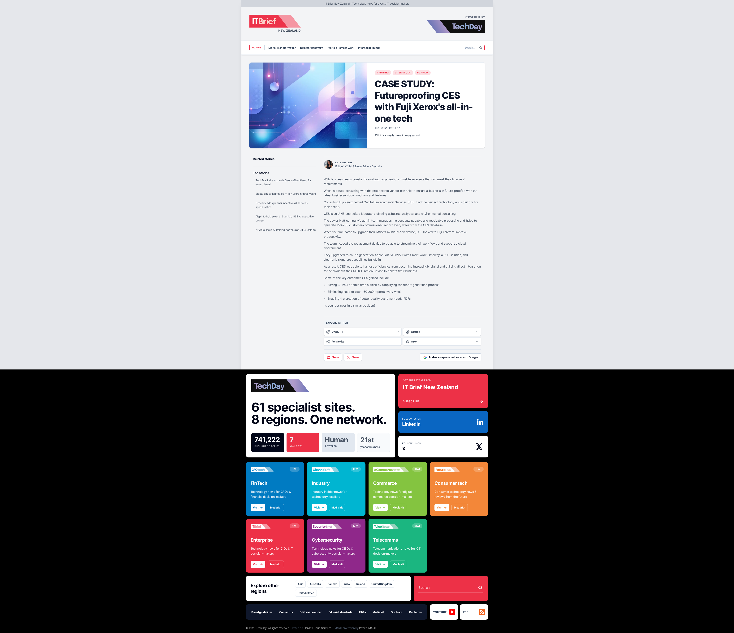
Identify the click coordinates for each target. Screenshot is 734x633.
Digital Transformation (282, 47)
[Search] (480, 47)
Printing (383, 72)
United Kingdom (381, 584)
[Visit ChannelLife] (330, 470)
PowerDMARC (367, 628)
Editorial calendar (311, 612)
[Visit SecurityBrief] (330, 526)
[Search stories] (480, 588)
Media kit (275, 507)
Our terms (415, 612)
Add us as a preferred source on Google (453, 357)
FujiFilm (422, 72)
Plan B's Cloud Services (317, 628)
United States (306, 593)
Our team (396, 612)
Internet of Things (369, 47)
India (347, 584)
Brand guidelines (261, 612)
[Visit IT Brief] (269, 526)
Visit (255, 507)
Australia (315, 584)
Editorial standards (340, 612)
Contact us (286, 612)
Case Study (403, 72)
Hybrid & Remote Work (340, 47)
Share (335, 357)
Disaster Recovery (311, 47)
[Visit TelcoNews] (391, 526)
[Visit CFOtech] (269, 470)
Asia (300, 584)
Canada (332, 584)
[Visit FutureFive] (452, 470)
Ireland (360, 584)
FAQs (362, 612)
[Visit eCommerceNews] (391, 470)
